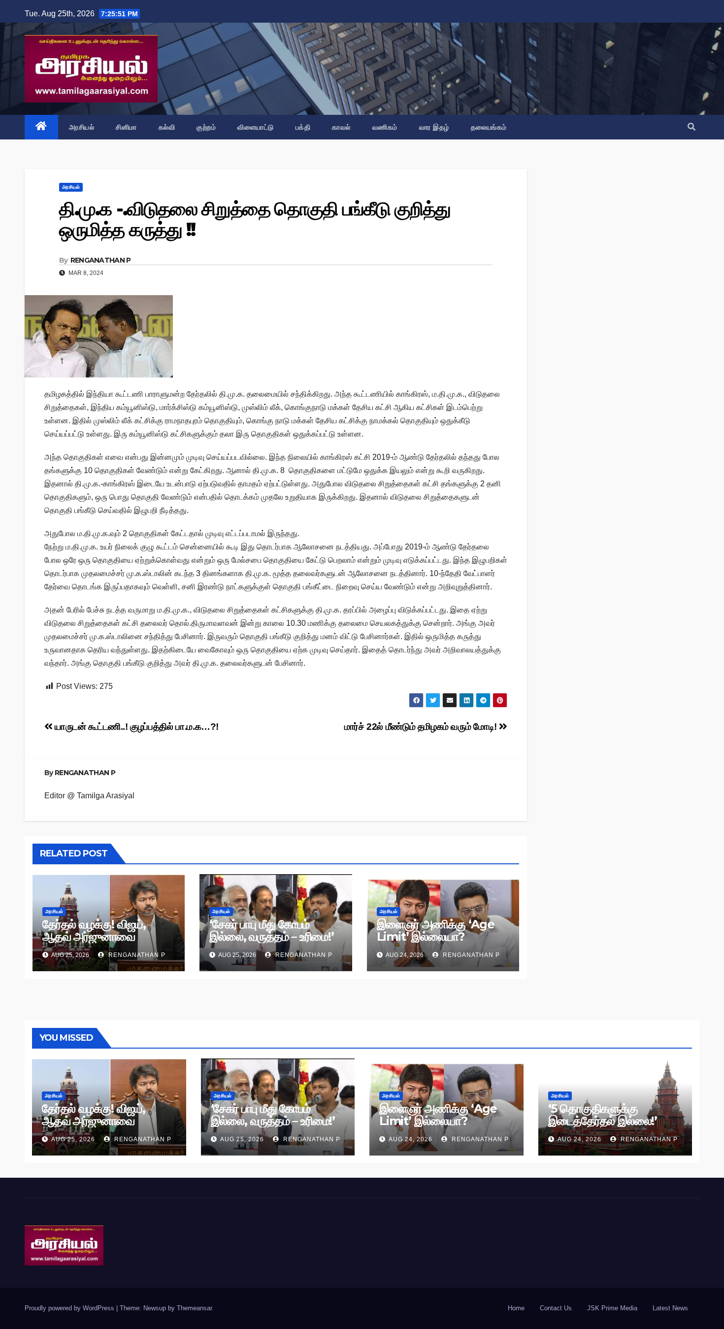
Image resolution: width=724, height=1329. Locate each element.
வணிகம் (384, 127)
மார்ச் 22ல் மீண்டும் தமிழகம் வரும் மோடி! (421, 726)
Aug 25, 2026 (73, 1139)
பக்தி (303, 127)
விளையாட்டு (255, 127)
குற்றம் (206, 127)
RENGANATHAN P (100, 260)
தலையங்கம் (489, 127)
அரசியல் (82, 127)
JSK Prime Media (612, 1308)
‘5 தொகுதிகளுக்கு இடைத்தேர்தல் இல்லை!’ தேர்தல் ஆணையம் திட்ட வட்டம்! (604, 1127)
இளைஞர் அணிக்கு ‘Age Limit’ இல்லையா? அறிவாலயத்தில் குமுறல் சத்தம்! (435, 942)
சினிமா (126, 127)
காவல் (341, 127)
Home (516, 1308)
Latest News (670, 1308)
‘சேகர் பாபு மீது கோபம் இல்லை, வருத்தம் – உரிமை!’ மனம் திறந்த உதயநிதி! (271, 936)
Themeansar (194, 1308)
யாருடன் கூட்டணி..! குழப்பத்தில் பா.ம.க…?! (136, 726)
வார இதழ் (434, 127)
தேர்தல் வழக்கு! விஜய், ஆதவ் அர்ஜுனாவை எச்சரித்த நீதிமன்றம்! (94, 936)
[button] (691, 127)
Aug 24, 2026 (410, 1139)
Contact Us (556, 1308)
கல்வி (167, 127)
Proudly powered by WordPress (70, 1308)
